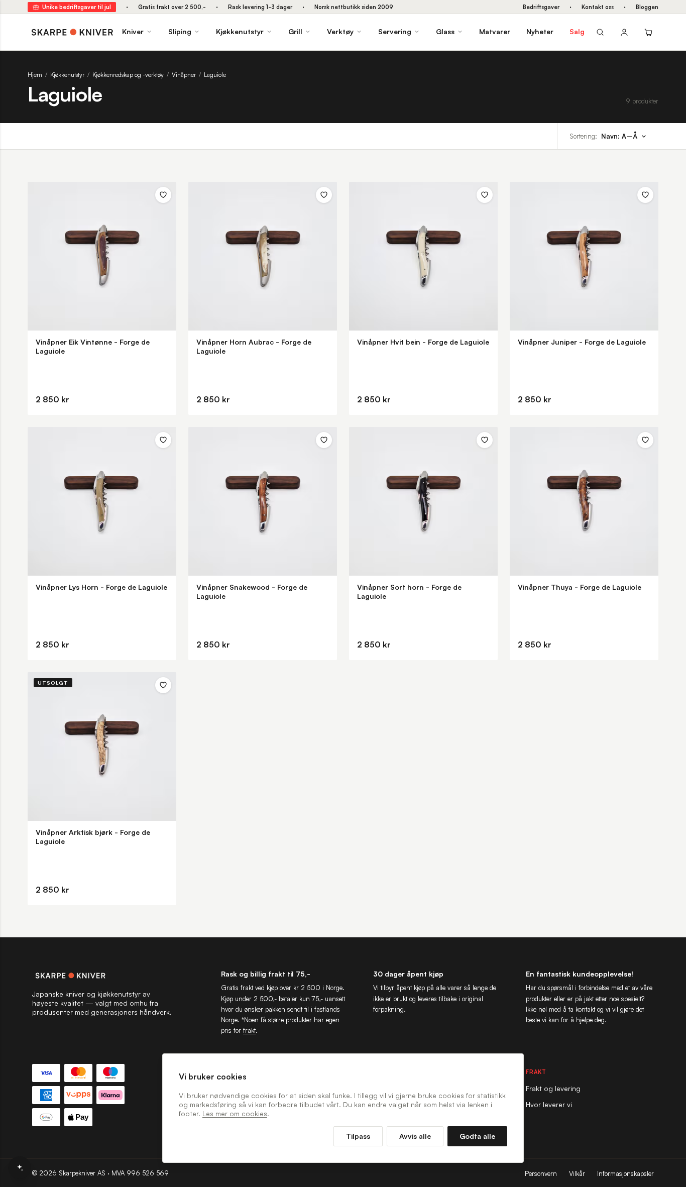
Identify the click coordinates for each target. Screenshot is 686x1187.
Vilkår (577, 1173)
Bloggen (647, 7)
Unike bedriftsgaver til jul (76, 7)
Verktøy (340, 31)
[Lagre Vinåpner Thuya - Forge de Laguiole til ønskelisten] (645, 440)
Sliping (179, 31)
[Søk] (600, 32)
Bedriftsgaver (541, 7)
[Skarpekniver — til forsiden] (102, 975)
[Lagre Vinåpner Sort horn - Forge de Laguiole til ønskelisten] (485, 440)
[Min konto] (624, 32)
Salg (577, 31)
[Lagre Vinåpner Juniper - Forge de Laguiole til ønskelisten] (645, 195)
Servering (394, 31)
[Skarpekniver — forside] (72, 32)
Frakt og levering (553, 1088)
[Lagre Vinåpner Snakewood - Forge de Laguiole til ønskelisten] (324, 440)
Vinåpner (184, 74)
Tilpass (358, 1136)
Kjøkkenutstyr (240, 31)
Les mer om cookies (234, 1113)
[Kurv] (648, 32)
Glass (445, 31)
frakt (249, 1030)
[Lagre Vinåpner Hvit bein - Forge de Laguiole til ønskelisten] (485, 195)
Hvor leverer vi (549, 1104)
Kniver (133, 31)
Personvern (541, 1173)
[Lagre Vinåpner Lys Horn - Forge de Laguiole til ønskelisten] (163, 440)
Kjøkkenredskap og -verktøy (128, 74)
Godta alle (477, 1136)
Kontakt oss (598, 7)
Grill (295, 31)
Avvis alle (415, 1136)
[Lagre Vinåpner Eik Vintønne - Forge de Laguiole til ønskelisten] (163, 195)
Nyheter (539, 31)
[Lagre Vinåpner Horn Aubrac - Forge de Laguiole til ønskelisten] (324, 195)
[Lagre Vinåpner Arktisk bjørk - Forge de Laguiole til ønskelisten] (163, 685)
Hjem (35, 74)
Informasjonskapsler (625, 1173)
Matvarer (494, 31)
